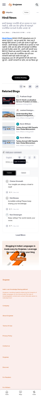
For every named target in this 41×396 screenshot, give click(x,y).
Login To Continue (19, 161)
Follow (26, 12)
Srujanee (6, 280)
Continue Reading (21, 78)
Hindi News (7, 38)
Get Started (20, 259)
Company (6, 306)
